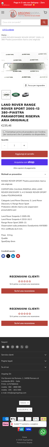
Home (4, 35)
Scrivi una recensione (24, 291)
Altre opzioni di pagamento (24, 168)
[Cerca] (44, 22)
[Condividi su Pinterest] (18, 256)
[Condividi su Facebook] (3, 256)
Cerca (24, 437)
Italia (23, 409)
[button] (6, 94)
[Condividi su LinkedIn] (13, 256)
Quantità (4, 140)
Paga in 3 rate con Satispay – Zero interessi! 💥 (29, 4)
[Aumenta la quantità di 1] (24, 145)
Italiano (23, 403)
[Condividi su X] (8, 256)
